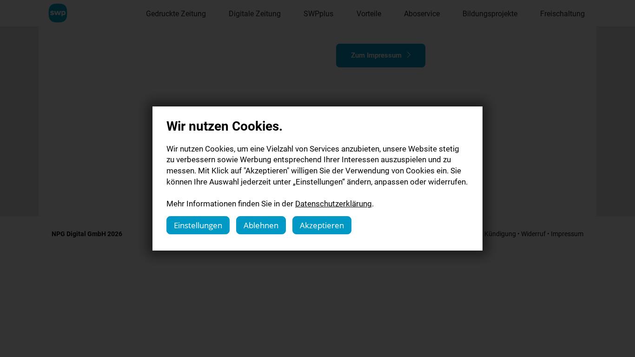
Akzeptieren (322, 225)
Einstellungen (198, 225)
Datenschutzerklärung (333, 203)
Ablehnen (261, 225)
